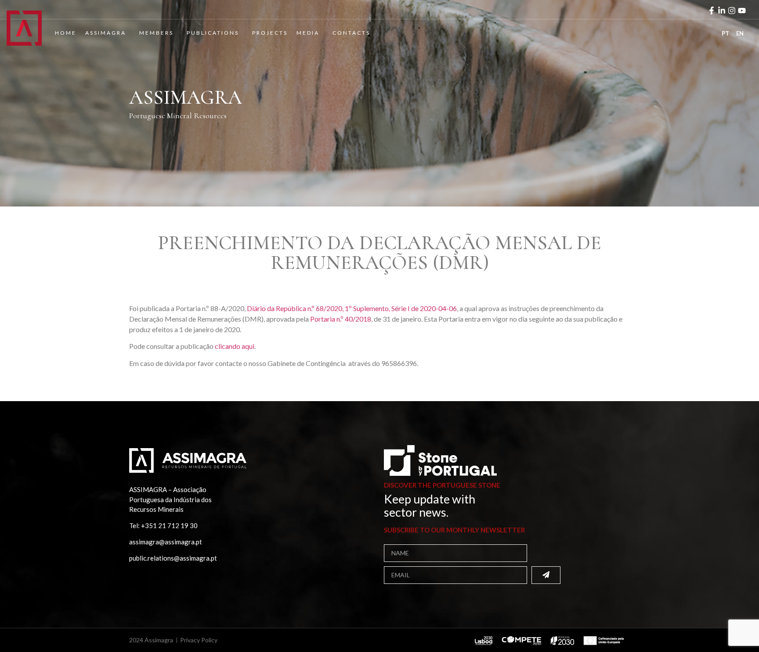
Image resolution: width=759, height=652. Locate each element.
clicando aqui (234, 346)
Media (307, 32)
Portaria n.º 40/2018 (340, 319)
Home (65, 32)
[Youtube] (742, 10)
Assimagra (105, 32)
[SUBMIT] (545, 575)
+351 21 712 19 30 (169, 525)
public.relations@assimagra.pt (173, 558)
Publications (213, 32)
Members (156, 32)
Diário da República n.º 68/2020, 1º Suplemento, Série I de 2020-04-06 (352, 308)
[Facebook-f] (712, 10)
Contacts (351, 32)
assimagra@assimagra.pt (165, 542)
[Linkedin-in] (722, 10)
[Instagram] (732, 10)
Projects (270, 32)
